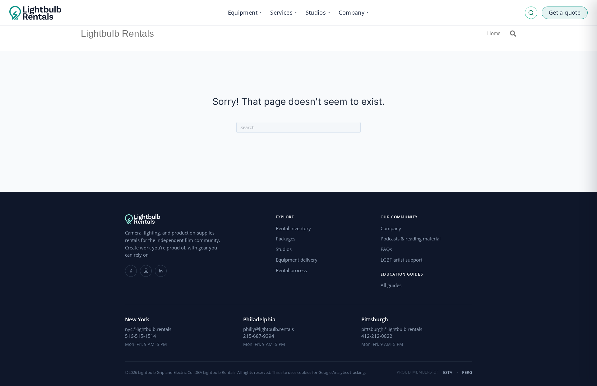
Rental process (291, 270)
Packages (285, 238)
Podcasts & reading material (411, 238)
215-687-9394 (258, 336)
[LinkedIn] (161, 271)
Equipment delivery (296, 260)
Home (494, 33)
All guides (391, 285)
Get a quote (565, 12)
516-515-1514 (140, 336)
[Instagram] (146, 271)
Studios (284, 249)
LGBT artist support (401, 260)
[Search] (510, 33)
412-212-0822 (376, 336)
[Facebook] (131, 271)
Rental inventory (293, 228)
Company (391, 228)
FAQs (386, 249)
